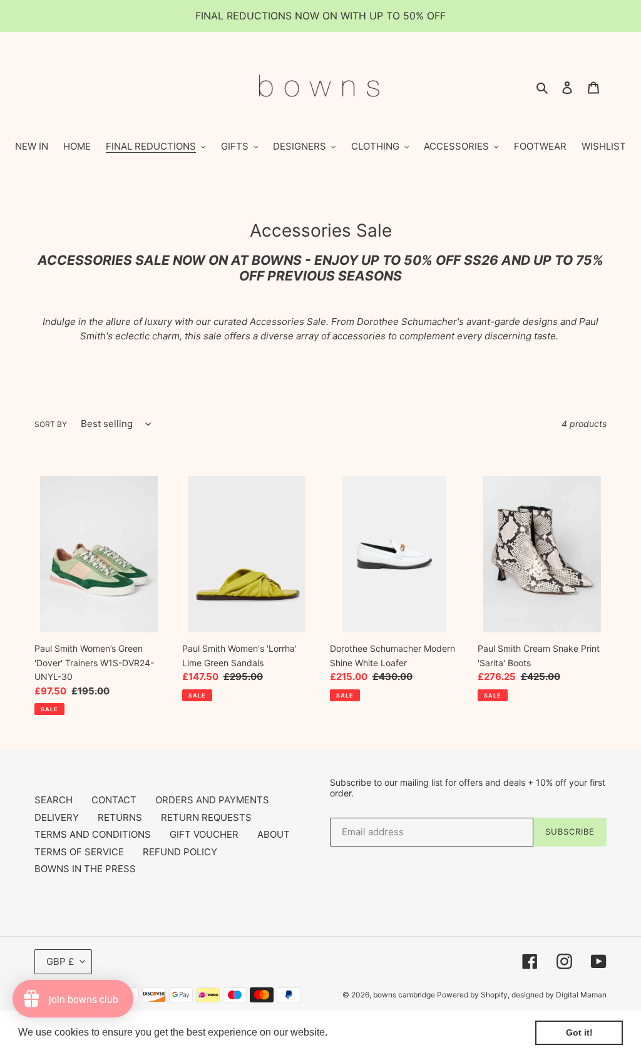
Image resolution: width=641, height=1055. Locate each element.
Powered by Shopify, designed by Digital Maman (522, 994)
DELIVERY (56, 817)
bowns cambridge (405, 994)
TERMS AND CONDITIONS (92, 834)
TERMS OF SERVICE (79, 852)
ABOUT (273, 834)
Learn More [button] (357, 1032)
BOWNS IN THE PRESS (85, 869)
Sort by (50, 424)
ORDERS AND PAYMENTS (212, 800)
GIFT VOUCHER (204, 834)
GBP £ (60, 961)
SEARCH (53, 800)
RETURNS (120, 817)
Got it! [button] (579, 1032)
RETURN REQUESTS (206, 817)
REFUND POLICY (180, 852)
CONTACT (113, 800)
